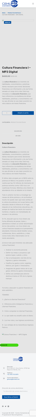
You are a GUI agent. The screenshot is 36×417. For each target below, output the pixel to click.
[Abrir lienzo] (33, 3)
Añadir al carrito (23, 113)
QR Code (18, 135)
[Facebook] (3, 406)
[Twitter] (5, 406)
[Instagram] (8, 406)
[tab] (18, 131)
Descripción (18, 131)
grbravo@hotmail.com (13, 379)
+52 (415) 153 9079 (12, 374)
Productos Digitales (18, 122)
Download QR (3, 345)
